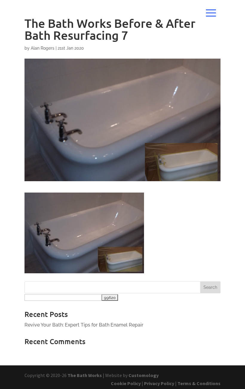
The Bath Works (85, 375)
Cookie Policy (126, 383)
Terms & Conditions (198, 383)
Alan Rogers (42, 48)
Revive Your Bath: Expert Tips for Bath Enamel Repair (83, 325)
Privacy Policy (159, 383)
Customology (143, 375)
